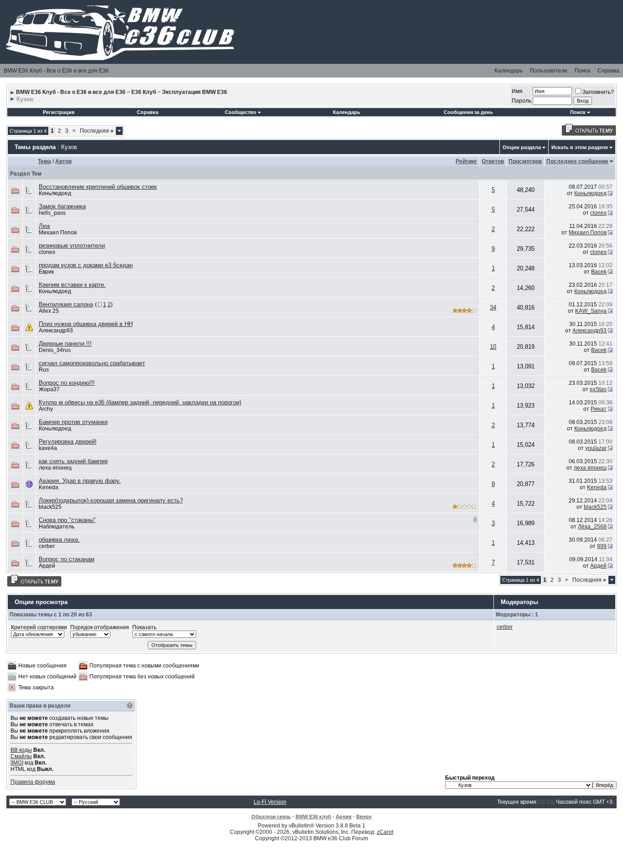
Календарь (508, 70)
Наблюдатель (56, 526)
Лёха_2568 (592, 526)
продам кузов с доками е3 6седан (86, 265)
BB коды (21, 750)
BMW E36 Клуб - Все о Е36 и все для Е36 (56, 70)
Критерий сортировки (39, 627)
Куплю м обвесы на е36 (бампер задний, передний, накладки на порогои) (140, 402)
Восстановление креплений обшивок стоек (98, 186)
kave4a (48, 448)
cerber (47, 546)
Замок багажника (62, 206)
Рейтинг (466, 161)
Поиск (582, 70)
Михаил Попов (58, 232)
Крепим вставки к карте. (72, 284)
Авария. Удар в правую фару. (80, 480)
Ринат (599, 409)
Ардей (47, 566)
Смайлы (21, 756)
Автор (63, 161)
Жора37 (49, 389)
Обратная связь (271, 816)
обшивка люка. (59, 539)
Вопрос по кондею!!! (67, 382)
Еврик (46, 272)
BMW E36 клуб (313, 816)
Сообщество (240, 112)
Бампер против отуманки (73, 422)
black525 (50, 507)
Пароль (521, 101)
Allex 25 (49, 311)
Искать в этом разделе (579, 147)
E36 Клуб (143, 92)
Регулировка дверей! (68, 441)
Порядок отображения (99, 627)
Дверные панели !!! (65, 343)
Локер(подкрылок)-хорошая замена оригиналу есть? (111, 500)
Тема (44, 161)
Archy (46, 409)
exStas (598, 389)
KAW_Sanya (591, 311)
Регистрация (58, 112)
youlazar (596, 448)
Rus (44, 370)
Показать (144, 627)
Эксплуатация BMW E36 (194, 92)
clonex (598, 213)
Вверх (364, 816)
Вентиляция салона (66, 304)
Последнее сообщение (577, 161)
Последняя (97, 131)
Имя (517, 91)
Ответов (493, 161)
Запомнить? (598, 92)
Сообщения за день (468, 112)
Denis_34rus (55, 350)
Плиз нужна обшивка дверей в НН (86, 324)
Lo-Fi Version (270, 802)
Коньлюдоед (55, 193)
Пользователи (548, 70)
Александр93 (56, 330)
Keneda (48, 487)
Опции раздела (522, 147)
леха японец (55, 468)
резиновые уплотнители (72, 245)
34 (493, 307)
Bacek (599, 272)
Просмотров (525, 161)
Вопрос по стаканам (66, 559)
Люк (44, 225)
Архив (344, 816)
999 (602, 546)
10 (493, 346)
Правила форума (32, 782)
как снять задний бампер (73, 461)
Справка (608, 70)
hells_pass (52, 213)
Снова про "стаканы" (67, 520)
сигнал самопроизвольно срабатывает (92, 363)
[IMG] (16, 763)
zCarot (385, 832)
